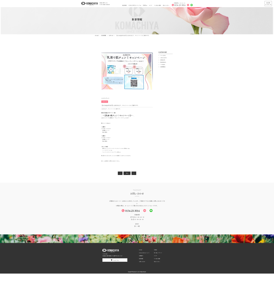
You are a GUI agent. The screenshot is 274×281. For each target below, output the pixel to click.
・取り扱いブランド (157, 252)
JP (265, 4)
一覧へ (127, 173)
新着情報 (124, 5)
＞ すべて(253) (162, 55)
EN (268, 4)
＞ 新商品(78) (161, 60)
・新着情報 (140, 258)
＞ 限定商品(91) (162, 62)
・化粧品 (155, 249)
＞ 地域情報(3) (162, 67)
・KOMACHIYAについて (143, 252)
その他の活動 (157, 5)
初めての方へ (166, 5)
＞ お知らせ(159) (162, 57)
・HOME (140, 249)
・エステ (155, 255)
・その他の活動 (156, 258)
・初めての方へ (156, 261)
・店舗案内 (140, 255)
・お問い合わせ (141, 261)
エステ (150, 5)
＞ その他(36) (161, 64)
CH (270, 4)
